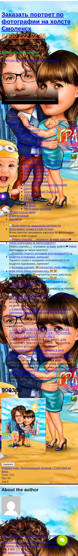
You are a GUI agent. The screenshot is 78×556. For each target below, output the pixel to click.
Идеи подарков (19, 215)
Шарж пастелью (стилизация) (51, 160)
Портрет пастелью (36, 181)
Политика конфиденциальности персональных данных (37, 545)
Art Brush (30, 205)
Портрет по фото (20, 126)
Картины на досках (36, 174)
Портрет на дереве (36, 171)
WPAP (28, 195)
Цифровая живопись (37, 154)
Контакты (15, 219)
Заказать (8, 464)
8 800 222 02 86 (24, 35)
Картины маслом (35, 178)
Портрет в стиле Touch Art (41, 191)
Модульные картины (37, 208)
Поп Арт (30, 202)
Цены (12, 119)
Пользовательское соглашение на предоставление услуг (38, 542)
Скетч (28, 188)
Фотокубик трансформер (33, 147)
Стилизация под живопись (41, 164)
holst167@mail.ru (19, 552)
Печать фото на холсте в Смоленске (47, 167)
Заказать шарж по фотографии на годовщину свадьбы (38, 535)
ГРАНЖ (29, 198)
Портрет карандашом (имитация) (45, 184)
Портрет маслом (27, 133)
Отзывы (14, 123)
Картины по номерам (30, 136)
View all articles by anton (12, 521)
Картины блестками (30, 143)
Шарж (28, 157)
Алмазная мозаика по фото (34, 140)
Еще (19, 150)
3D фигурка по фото (22, 212)
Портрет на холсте (28, 130)
